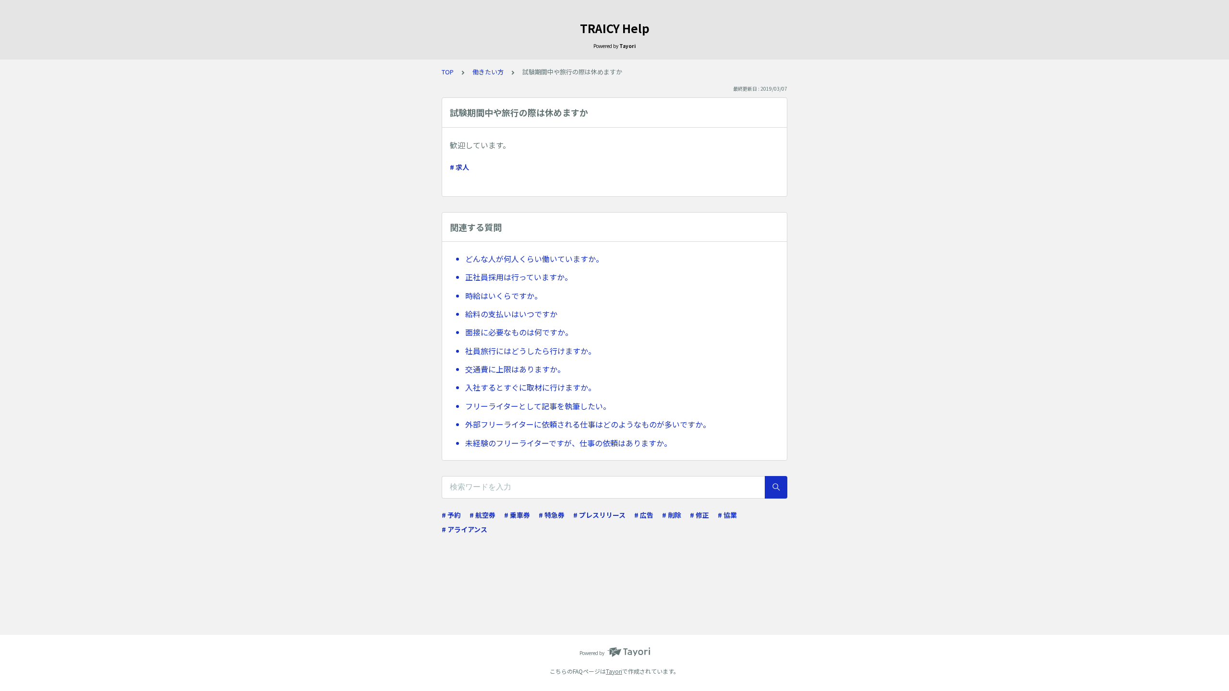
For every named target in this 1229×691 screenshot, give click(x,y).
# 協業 (727, 515)
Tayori (614, 671)
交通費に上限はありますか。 (515, 369)
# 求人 (459, 167)
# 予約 (451, 515)
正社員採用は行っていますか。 (518, 277)
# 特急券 (552, 515)
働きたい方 (488, 71)
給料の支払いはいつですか (511, 314)
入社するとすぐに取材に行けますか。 (530, 387)
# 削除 (671, 515)
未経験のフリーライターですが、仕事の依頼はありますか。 (568, 443)
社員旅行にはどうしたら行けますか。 (530, 351)
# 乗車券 (517, 515)
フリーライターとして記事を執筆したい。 (538, 406)
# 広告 (643, 515)
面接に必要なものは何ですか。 (519, 332)
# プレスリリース (599, 515)
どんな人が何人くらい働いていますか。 (534, 258)
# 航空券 (482, 515)
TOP (448, 71)
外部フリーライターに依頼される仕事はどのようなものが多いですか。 (588, 424)
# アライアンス (464, 529)
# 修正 (699, 515)
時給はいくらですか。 (503, 295)
